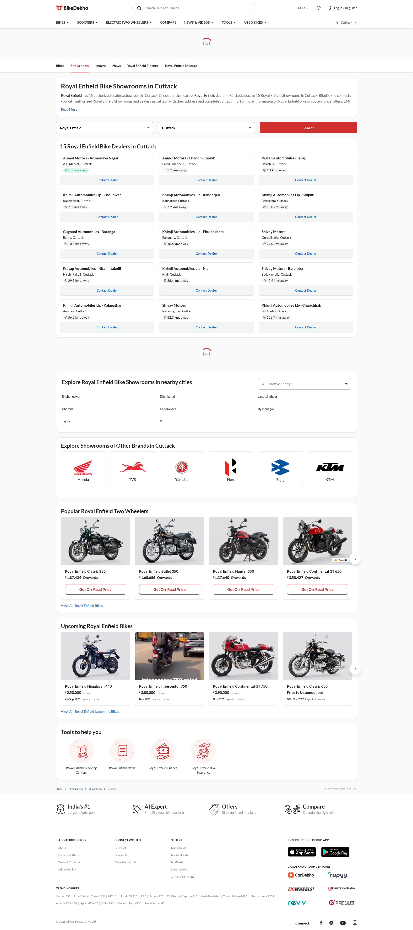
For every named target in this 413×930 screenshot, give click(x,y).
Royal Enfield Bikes (89, 606)
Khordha (68, 409)
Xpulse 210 (190, 896)
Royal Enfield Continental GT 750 (240, 686)
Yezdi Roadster (210, 896)
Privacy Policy (67, 869)
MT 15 (112, 896)
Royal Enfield (71, 95)
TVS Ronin (173, 896)
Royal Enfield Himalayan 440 (88, 686)
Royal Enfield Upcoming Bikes (97, 711)
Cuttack (346, 22)
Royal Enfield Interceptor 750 (163, 686)
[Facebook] (321, 923)
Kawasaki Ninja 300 (129, 903)
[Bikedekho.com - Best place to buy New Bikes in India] (72, 8)
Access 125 (156, 896)
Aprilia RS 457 (89, 903)
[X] (331, 923)
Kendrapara (168, 409)
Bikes (60, 66)
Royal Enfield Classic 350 (85, 571)
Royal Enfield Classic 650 (307, 686)
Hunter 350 (63, 896)
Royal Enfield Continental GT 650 (314, 571)
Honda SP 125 (128, 896)
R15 (143, 896)
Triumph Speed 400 (235, 896)
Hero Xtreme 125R (262, 896)
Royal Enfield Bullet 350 (158, 571)
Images (100, 66)
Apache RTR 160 (66, 903)
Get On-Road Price (95, 589)
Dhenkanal (167, 396)
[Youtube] (343, 923)
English (301, 7)
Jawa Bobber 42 (155, 903)
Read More (69, 109)
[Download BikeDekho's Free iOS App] (302, 852)
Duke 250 (107, 903)
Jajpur (66, 421)
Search (309, 127)
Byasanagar (266, 409)
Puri (162, 421)
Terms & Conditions (70, 862)
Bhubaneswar (71, 396)
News (116, 66)
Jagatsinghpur (267, 396)
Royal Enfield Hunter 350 (233, 571)
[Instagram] (355, 923)
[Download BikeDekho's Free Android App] (335, 852)
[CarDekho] (301, 875)
